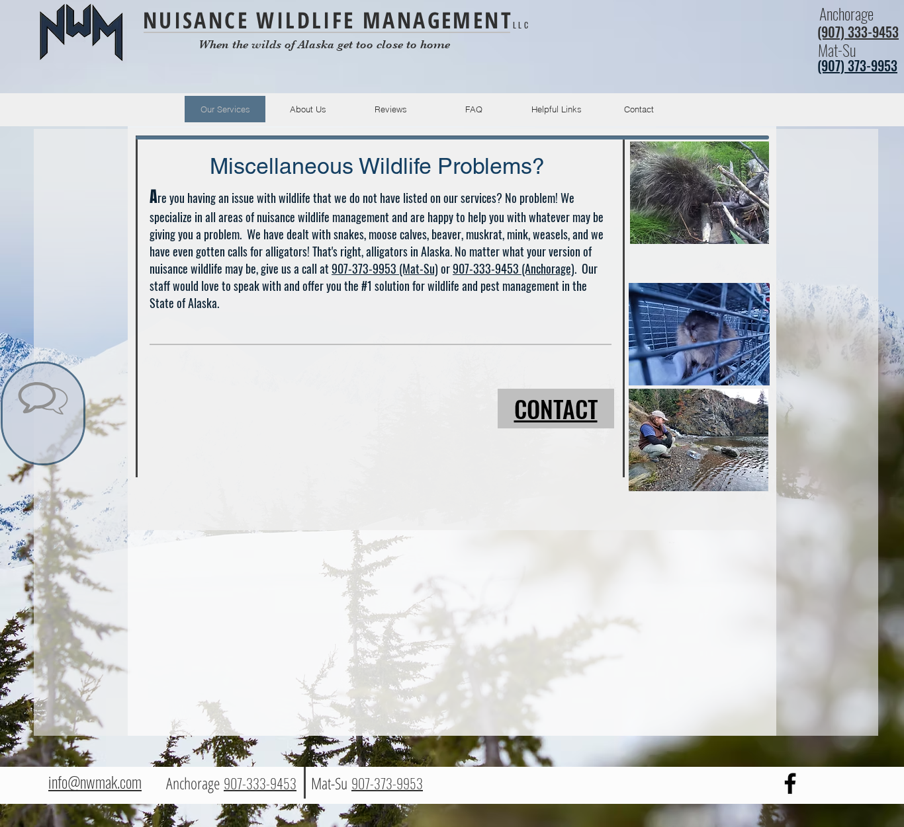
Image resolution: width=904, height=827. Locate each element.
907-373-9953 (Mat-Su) (385, 268)
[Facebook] (790, 783)
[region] (43, 413)
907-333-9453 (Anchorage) (513, 268)
